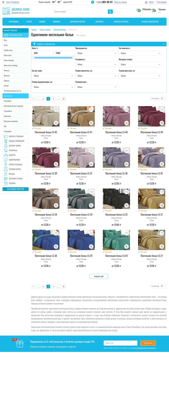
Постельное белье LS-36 (116, 173)
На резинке (7, 101)
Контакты (99, 21)
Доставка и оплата (77, 21)
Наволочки (7, 116)
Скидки (42, 21)
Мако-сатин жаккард (10, 65)
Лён (5, 126)
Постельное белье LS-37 (81, 173)
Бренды (12, 174)
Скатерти (12, 155)
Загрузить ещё (98, 276)
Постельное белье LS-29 (81, 255)
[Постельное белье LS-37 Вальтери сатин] (81, 157)
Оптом (29, 21)
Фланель (7, 75)
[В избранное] (56, 109)
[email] (94, 4)
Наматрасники (14, 160)
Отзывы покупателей (150, 21)
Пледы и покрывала (16, 141)
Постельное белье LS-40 (116, 132)
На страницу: (154, 98)
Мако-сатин (8, 55)
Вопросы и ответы (121, 21)
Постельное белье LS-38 (46, 173)
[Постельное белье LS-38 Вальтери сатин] (46, 157)
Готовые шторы (15, 169)
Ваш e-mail (109, 343)
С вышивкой (8, 111)
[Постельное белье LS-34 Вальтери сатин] (46, 199)
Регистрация (162, 2)
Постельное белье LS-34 (46, 214)
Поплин (6, 85)
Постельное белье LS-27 (152, 255)
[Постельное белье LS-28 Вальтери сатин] (116, 240)
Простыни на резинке (11, 121)
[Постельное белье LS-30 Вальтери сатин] (46, 240)
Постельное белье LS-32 (116, 214)
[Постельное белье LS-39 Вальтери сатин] (151, 116)
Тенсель (6, 70)
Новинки (56, 21)
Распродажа (13, 21)
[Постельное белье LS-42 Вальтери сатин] (46, 116)
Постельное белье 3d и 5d (12, 91)
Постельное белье (15, 35)
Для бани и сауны (16, 178)
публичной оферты (152, 348)
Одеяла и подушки (16, 136)
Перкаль (6, 80)
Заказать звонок (120, 2)
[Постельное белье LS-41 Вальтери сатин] (81, 116)
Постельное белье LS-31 (152, 214)
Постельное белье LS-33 (81, 214)
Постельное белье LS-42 (46, 132)
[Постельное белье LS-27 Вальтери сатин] (151, 240)
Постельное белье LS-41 (81, 132)
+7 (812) (104, 2)
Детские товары (15, 145)
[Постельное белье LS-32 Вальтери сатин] (116, 199)
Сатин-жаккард (9, 60)
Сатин (6, 45)
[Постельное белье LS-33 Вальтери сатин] (81, 199)
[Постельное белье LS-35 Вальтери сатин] (151, 157)
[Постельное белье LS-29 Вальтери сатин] (81, 240)
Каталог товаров (10, 30)
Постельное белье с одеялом (13, 106)
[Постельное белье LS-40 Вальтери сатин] (116, 116)
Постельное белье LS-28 (116, 255)
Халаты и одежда (15, 164)
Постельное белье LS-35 (152, 173)
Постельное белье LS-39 (152, 132)
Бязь (5, 40)
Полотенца (13, 150)
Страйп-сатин (8, 50)
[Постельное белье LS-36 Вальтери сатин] (116, 157)
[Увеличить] (56, 123)
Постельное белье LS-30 (46, 255)
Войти (151, 2)
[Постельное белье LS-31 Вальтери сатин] (151, 199)
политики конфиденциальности (140, 348)
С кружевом (7, 131)
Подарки (12, 183)
